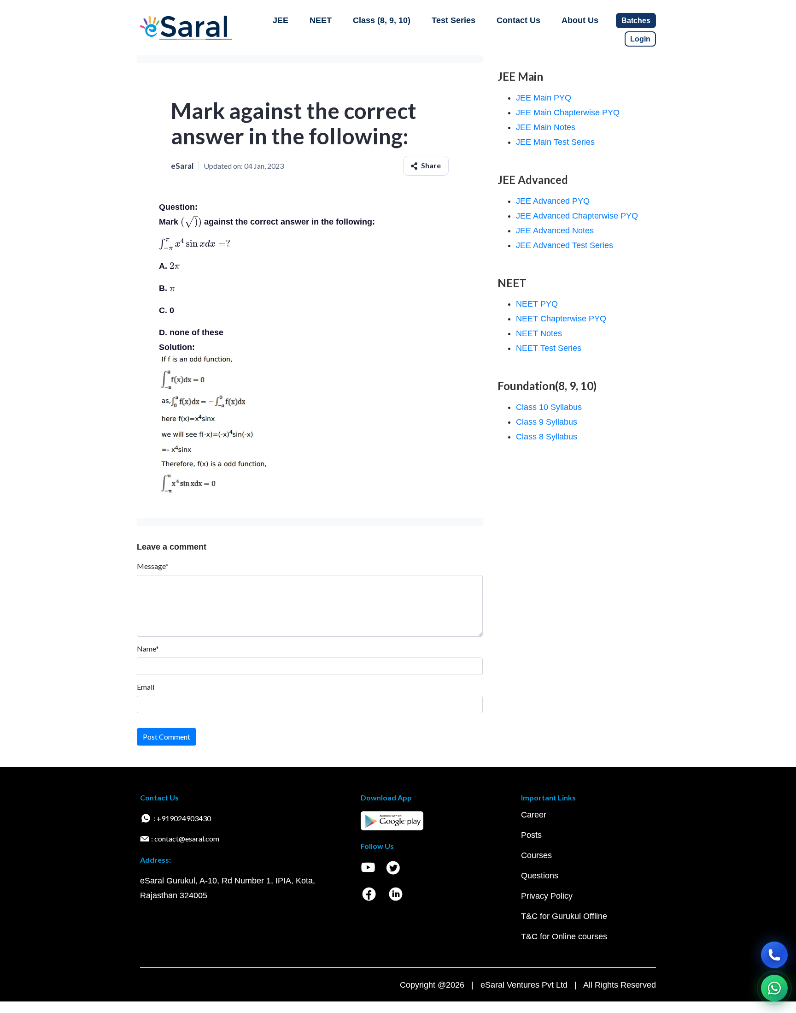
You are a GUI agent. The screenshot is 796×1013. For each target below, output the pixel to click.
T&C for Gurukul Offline (564, 916)
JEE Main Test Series (555, 142)
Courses (536, 855)
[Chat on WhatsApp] (774, 988)
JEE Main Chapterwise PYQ (568, 112)
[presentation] (191, 221)
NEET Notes (539, 333)
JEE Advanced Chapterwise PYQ (577, 215)
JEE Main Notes (545, 127)
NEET (321, 20)
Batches (635, 20)
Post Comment (166, 736)
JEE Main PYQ (543, 97)
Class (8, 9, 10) (381, 20)
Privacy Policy (547, 895)
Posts (531, 835)
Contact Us (518, 20)
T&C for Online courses (564, 936)
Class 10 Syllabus (549, 407)
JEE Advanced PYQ (553, 201)
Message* (153, 566)
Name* (148, 648)
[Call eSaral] (774, 955)
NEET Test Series (548, 348)
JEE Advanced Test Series (564, 245)
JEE (280, 20)
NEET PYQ (537, 303)
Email (145, 686)
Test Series (453, 20)
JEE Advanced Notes (555, 230)
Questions (539, 875)
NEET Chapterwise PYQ (561, 318)
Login (640, 39)
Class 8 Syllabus (546, 436)
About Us (580, 20)
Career (533, 814)
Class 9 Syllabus (546, 422)
